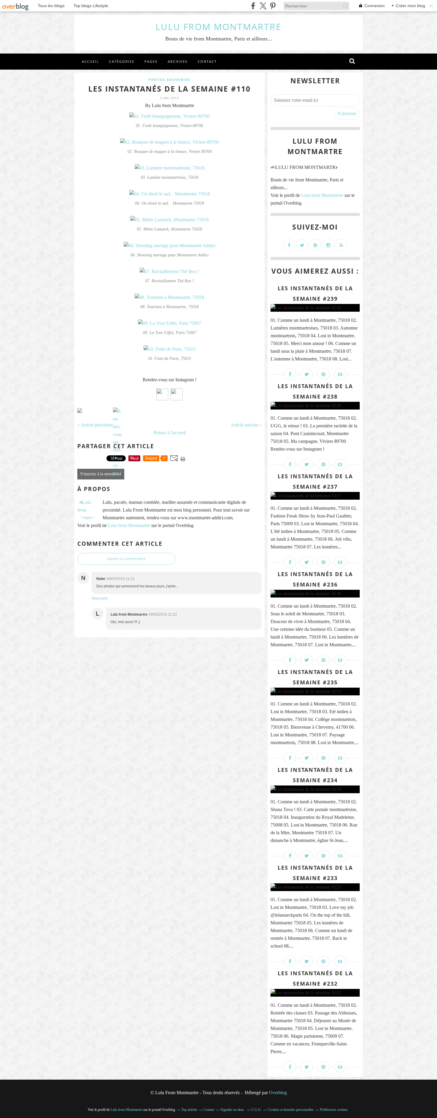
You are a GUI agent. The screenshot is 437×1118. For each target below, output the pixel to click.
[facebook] (253, 5)
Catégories (121, 61)
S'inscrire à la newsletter (100, 474)
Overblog (278, 1092)
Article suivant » (246, 424)
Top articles (189, 1110)
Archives (178, 61)
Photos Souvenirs (169, 79)
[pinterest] (272, 5)
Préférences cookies (334, 1110)
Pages (151, 61)
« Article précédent (95, 424)
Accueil (90, 61)
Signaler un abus (233, 1110)
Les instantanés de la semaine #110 (169, 89)
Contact (207, 61)
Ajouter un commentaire (126, 559)
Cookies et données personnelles (291, 1110)
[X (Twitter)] (263, 5)
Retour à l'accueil (169, 432)
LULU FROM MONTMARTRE (218, 27)
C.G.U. (256, 1110)
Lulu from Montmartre (129, 525)
